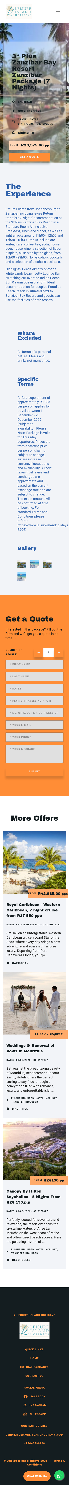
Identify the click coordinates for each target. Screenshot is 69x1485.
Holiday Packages (34, 1367)
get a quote (29, 156)
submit (34, 771)
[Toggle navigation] (58, 11)
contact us (34, 1375)
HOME (34, 1358)
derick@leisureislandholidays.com (34, 1434)
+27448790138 (34, 1443)
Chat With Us (37, 1476)
